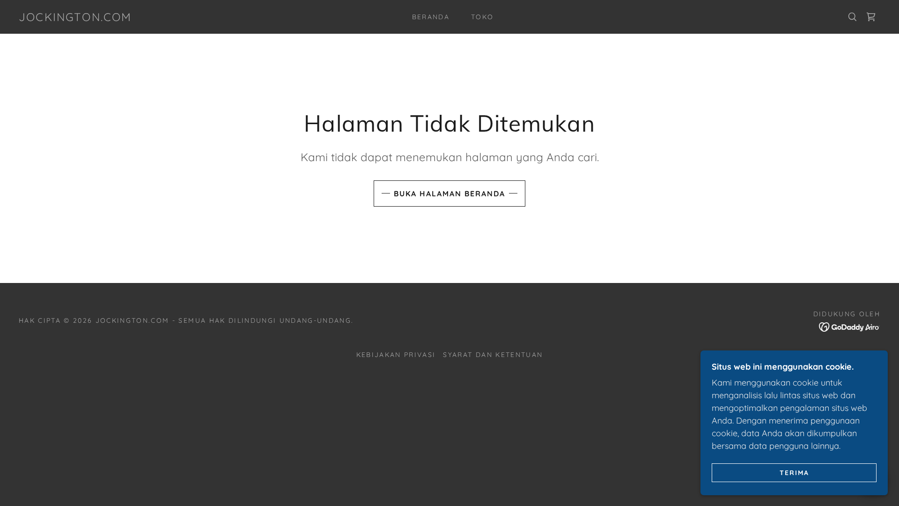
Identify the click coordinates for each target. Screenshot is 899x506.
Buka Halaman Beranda (449, 193)
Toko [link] (482, 17)
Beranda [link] (431, 17)
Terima (794, 472)
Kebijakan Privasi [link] (396, 354)
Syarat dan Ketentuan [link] (493, 354)
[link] (75, 18)
